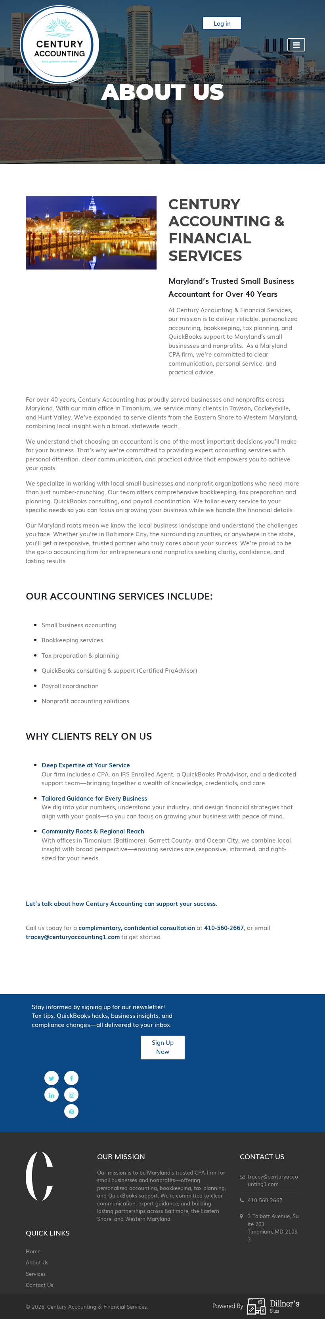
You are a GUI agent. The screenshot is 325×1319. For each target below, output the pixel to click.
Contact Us (39, 1285)
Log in (222, 23)
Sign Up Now (163, 1046)
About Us (37, 1262)
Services (36, 1273)
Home (33, 1251)
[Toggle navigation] (296, 44)
